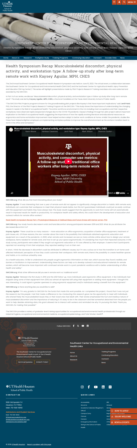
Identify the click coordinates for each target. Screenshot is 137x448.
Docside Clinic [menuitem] (111, 58)
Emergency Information (89, 422)
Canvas (83, 416)
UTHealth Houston (18, 444)
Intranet (109, 405)
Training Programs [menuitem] (60, 58)
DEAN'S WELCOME (123, 417)
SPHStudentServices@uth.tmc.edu (18, 420)
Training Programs (108, 352)
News (103, 362)
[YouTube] (83, 325)
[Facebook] (73, 325)
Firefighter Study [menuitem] (42, 58)
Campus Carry (86, 413)
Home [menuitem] (5, 58)
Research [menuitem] (28, 58)
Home (72, 352)
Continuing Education (109, 355)
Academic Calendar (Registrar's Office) (92, 409)
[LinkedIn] (88, 325)
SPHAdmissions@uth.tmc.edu (16, 417)
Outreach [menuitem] (97, 58)
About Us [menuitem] (15, 58)
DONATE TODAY (42, 362)
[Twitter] (78, 325)
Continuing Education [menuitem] (81, 58)
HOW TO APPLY (122, 411)
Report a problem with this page (39, 444)
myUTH (109, 411)
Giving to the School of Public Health (91, 426)
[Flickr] (110, 387)
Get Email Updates (25, 362)
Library (109, 408)
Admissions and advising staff (16, 422)
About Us (73, 356)
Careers (84, 419)
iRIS (108, 402)
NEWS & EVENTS (121, 422)
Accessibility (85, 402)
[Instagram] (82, 387)
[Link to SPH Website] (20, 388)
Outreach (105, 359)
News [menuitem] (122, 58)
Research (73, 360)
